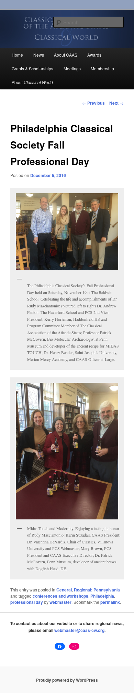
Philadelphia (102, 596)
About (32, 82)
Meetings (72, 68)
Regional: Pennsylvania (97, 590)
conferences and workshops (60, 596)
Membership (102, 68)
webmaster (60, 602)
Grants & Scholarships (32, 68)
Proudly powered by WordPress (67, 680)
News (38, 55)
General (64, 590)
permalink (110, 602)
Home (17, 55)
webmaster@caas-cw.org (79, 630)
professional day (26, 602)
